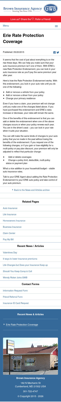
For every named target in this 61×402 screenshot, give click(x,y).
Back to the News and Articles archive (32, 189)
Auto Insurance (10, 208)
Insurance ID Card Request (16, 303)
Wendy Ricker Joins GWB (15, 277)
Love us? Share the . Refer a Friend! (31, 19)
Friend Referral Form (13, 296)
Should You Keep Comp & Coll (17, 271)
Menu (6, 25)
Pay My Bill (8, 239)
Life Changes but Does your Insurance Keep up (25, 264)
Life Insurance (9, 214)
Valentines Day (10, 252)
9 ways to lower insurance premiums (20, 258)
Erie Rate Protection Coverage (22, 324)
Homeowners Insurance (14, 220)
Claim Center (9, 233)
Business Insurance (12, 226)
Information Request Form (15, 290)
